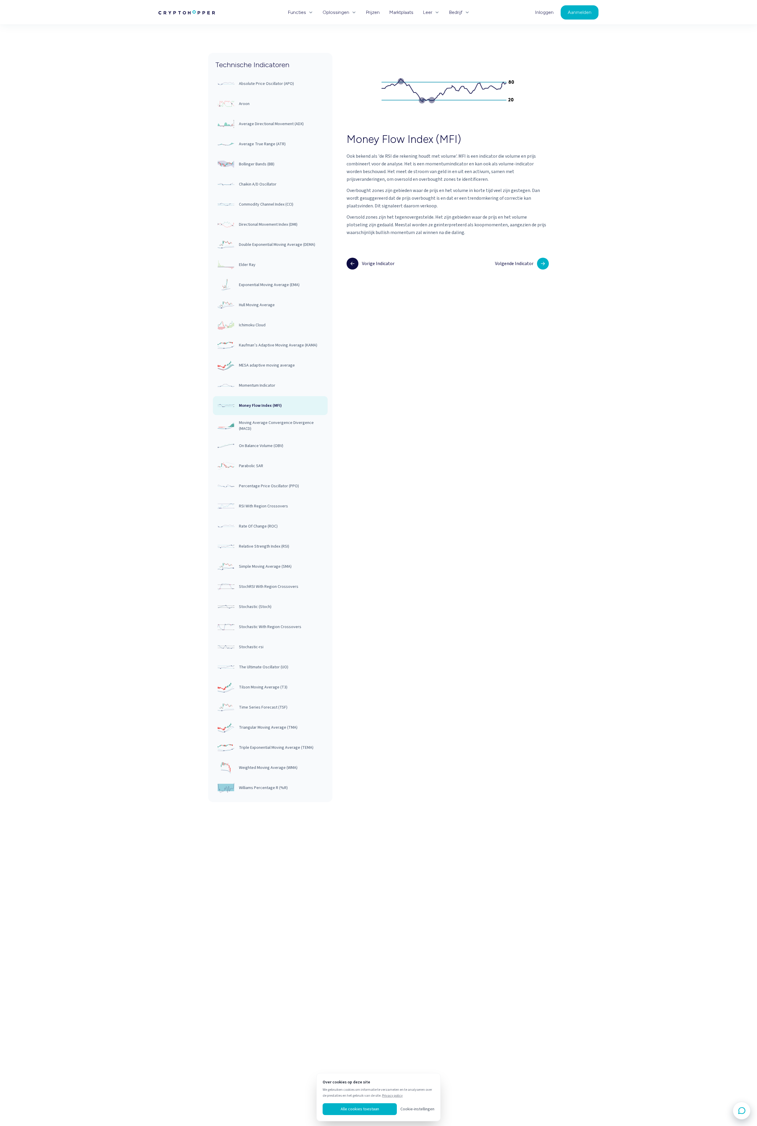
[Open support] (741, 1110)
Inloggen (544, 12)
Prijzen (373, 12)
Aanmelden (579, 12)
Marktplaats (401, 12)
